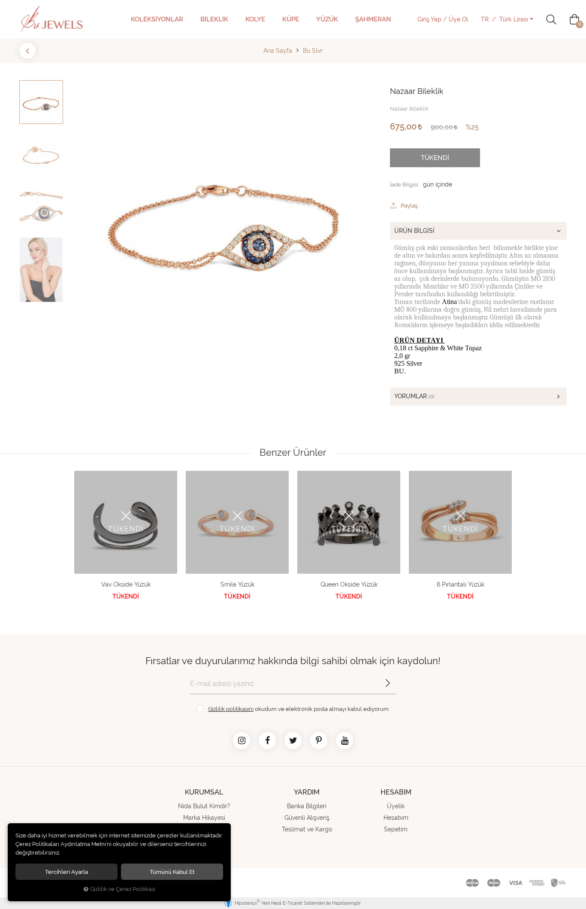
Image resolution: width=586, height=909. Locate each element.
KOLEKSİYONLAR (157, 19)
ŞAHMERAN (373, 19)
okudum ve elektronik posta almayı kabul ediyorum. (299, 708)
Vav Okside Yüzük (126, 584)
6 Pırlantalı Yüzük (460, 584)
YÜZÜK (327, 19)
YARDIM (307, 792)
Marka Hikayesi (204, 817)
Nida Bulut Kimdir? (204, 806)
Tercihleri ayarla (66, 871)
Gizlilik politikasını (231, 708)
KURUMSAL (204, 792)
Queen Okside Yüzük (349, 584)
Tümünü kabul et (172, 871)
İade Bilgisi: (404, 184)
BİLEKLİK (214, 19)
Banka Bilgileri (306, 806)
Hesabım (396, 817)
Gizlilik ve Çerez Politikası (122, 889)
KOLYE (255, 19)
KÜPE (290, 19)
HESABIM (396, 792)
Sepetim (396, 829)
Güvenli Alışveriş (306, 817)
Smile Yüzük (237, 584)
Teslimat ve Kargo (307, 829)
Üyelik (396, 806)
